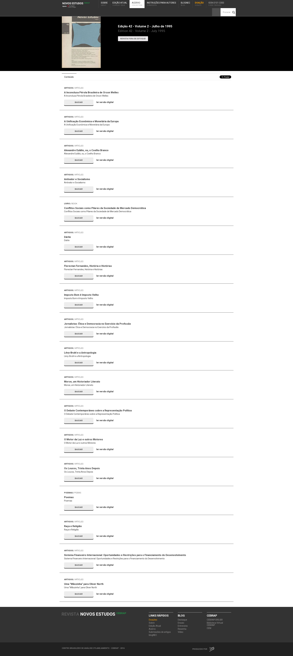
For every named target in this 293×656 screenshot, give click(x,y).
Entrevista (183, 626)
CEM (209, 628)
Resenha (182, 629)
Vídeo (180, 632)
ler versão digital (105, 102)
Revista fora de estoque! (133, 39)
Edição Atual (119, 4)
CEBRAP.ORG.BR (215, 620)
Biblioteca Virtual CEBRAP (215, 624)
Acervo (137, 4)
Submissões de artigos (160, 632)
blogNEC (185, 4)
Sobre (104, 4)
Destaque (182, 620)
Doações (153, 620)
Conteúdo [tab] (69, 77)
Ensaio (181, 623)
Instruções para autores (161, 4)
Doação (199, 4)
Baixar (79, 102)
